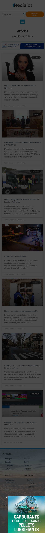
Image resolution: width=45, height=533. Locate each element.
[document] (22, 266)
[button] (7, 497)
